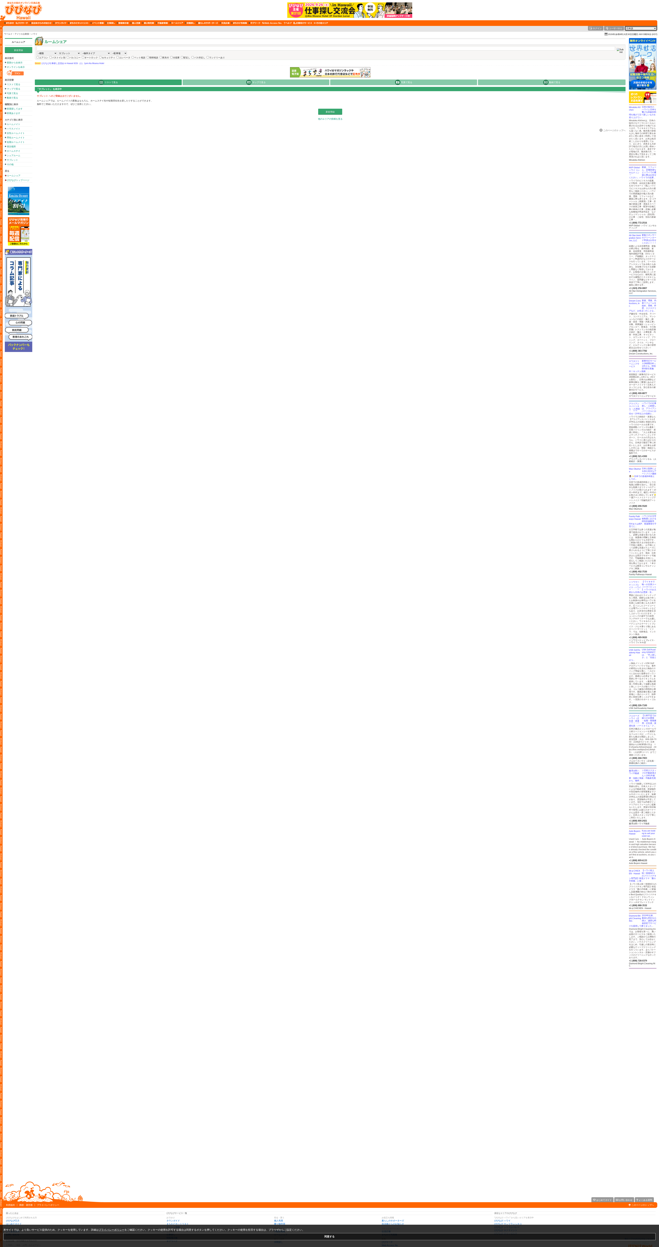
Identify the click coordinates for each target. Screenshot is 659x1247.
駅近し (186, 57)
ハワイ (34, 34)
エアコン (43, 57)
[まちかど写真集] (239, 23)
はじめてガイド (14, 1224)
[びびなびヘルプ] (288, 23)
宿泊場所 (11, 146)
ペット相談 (139, 57)
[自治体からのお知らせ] (40, 23)
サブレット (12, 160)
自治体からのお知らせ (393, 1224)
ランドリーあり (217, 57)
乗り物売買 (279, 1224)
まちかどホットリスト (177, 1224)
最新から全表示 (14, 62)
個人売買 (278, 1220)
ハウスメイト (13, 129)
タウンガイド (173, 1220)
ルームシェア (18, 42)
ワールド (8, 34)
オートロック (91, 57)
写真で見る (12, 93)
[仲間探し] (190, 23)
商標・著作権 (26, 1205)
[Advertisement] (642, 996)
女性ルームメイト (16, 133)
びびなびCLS (12, 1220)
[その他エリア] (321, 23)
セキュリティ (108, 57)
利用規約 (10, 1205)
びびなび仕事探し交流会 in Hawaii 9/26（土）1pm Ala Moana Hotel (69, 63)
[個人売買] (135, 23)
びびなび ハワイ (502, 1220)
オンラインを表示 (16, 67)
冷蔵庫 (176, 57)
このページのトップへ (643, 1205)
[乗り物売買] (148, 23)
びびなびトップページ (18, 180)
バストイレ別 (58, 57)
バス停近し (199, 57)
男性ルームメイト (16, 137)
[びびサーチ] (22, 23)
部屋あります (13, 113)
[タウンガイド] (59, 23)
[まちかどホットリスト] (78, 23)
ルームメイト (13, 124)
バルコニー (74, 57)
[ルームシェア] (176, 23)
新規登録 (18, 50)
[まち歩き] (9, 23)
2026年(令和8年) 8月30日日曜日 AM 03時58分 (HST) (632, 34)
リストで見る (13, 84)
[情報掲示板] (123, 23)
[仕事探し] (110, 23)
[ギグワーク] (254, 23)
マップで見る (13, 89)
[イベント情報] (97, 23)
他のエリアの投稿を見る (330, 119)
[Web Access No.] (272, 23)
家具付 (165, 57)
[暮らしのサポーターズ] (207, 23)
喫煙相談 (153, 57)
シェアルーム (13, 155)
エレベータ (124, 57)
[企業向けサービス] (302, 23)
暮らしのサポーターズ (393, 1220)
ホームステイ (13, 151)
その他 (10, 164)
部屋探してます (14, 109)
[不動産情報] (162, 23)
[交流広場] (224, 23)
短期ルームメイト (16, 142)
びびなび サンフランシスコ (508, 1224)
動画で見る (12, 98)
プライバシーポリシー (48, 1205)
